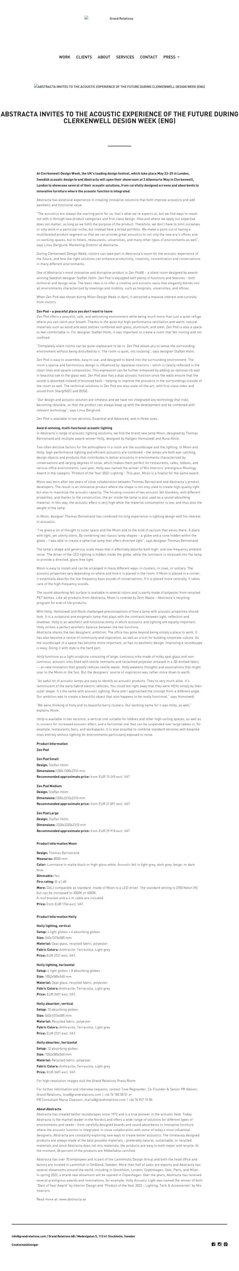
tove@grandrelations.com (82, 1095)
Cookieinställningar (25, 1244)
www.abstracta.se (72, 1199)
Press (169, 57)
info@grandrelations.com (29, 1236)
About (104, 57)
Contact (149, 57)
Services (125, 57)
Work (64, 57)
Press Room (126, 1081)
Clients (84, 57)
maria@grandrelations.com (105, 1100)
